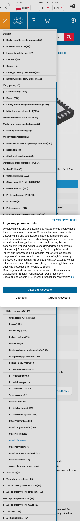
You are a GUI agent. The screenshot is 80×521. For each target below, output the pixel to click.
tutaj (73, 277)
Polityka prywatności (64, 219)
